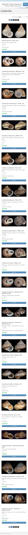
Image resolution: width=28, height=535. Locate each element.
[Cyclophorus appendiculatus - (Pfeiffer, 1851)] (14, 220)
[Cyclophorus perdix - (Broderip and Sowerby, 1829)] (14, 434)
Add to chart (14, 51)
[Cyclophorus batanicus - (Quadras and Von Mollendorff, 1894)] (14, 282)
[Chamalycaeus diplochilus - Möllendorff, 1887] (14, 61)
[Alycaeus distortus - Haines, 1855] (14, 30)
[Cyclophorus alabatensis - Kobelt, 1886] (14, 158)
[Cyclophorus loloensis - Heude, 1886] (14, 405)
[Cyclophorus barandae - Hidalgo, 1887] (14, 253)
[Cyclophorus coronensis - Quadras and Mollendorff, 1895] (14, 312)
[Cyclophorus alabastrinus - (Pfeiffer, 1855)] (14, 125)
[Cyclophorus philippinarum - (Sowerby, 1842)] (14, 467)
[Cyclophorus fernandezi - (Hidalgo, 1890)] (14, 345)
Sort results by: (15, 17)
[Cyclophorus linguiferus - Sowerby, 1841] (14, 374)
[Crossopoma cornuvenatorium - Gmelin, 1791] (14, 93)
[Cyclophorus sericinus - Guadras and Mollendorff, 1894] (14, 498)
